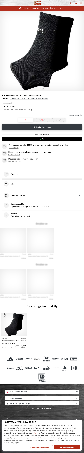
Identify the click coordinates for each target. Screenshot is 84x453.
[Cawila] (28, 358)
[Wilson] (41, 378)
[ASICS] (19, 358)
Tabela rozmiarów (75, 115)
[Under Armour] (73, 367)
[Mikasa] (10, 367)
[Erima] (46, 358)
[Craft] (37, 358)
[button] (42, 174)
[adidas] (10, 358)
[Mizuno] (19, 367)
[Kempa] (73, 358)
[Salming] (55, 367)
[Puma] (46, 367)
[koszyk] (81, 3)
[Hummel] (55, 358)
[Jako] (64, 358)
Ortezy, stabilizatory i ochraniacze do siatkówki (29, 98)
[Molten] (28, 367)
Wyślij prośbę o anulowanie (42, 408)
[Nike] (37, 367)
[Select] (64, 367)
